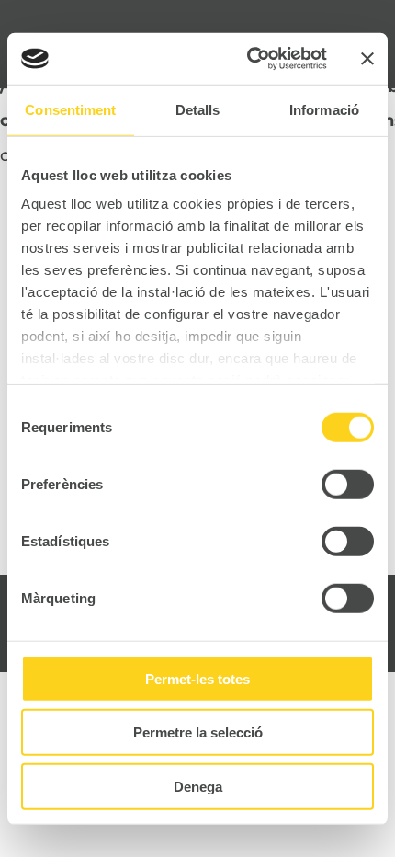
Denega (198, 786)
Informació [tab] (324, 109)
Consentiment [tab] (70, 109)
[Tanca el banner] (367, 58)
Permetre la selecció (198, 732)
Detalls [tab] (197, 109)
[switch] (348, 483)
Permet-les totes (197, 678)
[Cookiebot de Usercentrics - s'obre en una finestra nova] (248, 59)
